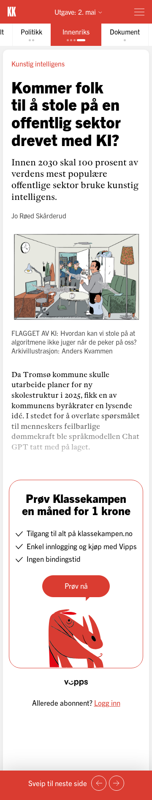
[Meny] (139, 12)
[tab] (31, 35)
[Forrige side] (98, 783)
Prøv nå (76, 585)
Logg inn (107, 702)
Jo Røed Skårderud (38, 215)
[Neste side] (116, 783)
